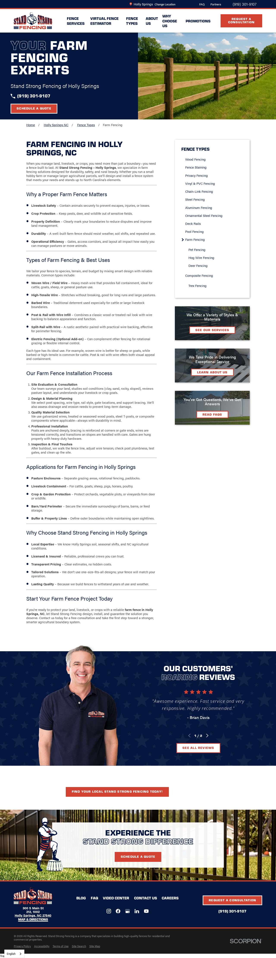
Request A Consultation (241, 20)
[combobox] (14, 954)
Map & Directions (33, 919)
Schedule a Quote (34, 108)
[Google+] (127, 911)
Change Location (165, 4)
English (11, 954)
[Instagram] (109, 911)
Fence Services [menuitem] (76, 20)
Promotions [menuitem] (198, 21)
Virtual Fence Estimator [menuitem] (104, 20)
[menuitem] (214, 159)
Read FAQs (212, 414)
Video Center (116, 897)
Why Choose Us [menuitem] (169, 21)
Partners (215, 4)
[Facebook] (118, 911)
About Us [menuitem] (152, 20)
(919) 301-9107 (244, 4)
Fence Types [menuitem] (132, 20)
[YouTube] (146, 911)
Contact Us (145, 897)
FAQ (202, 4)
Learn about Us (212, 372)
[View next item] (207, 735)
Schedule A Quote (138, 856)
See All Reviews (198, 747)
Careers (170, 897)
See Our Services (212, 330)
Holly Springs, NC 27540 (33, 915)
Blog (81, 897)
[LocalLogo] (33, 20)
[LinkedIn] (137, 911)
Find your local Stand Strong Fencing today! (117, 791)
